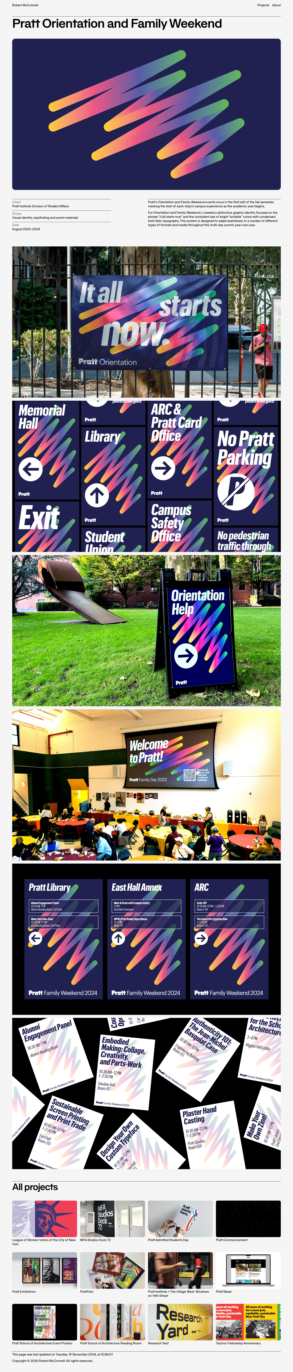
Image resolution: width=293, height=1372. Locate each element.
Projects (263, 5)
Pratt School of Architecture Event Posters (42, 1343)
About (276, 5)
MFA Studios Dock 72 (95, 1240)
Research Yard (158, 1343)
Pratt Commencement (232, 1240)
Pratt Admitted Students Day (168, 1240)
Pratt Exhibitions (24, 1291)
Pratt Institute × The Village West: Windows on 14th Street (178, 1294)
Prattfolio (86, 1291)
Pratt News (224, 1291)
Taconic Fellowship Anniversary (238, 1343)
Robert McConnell (25, 5)
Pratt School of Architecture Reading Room (111, 1343)
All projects (35, 1186)
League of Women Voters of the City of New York (44, 1242)
